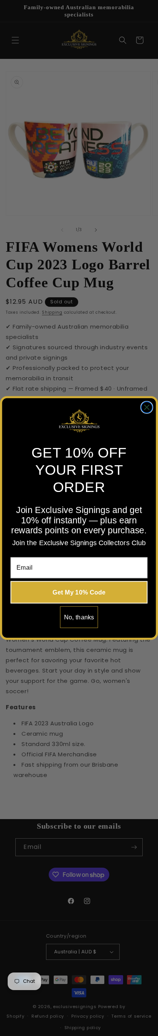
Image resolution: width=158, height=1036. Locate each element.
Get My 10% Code (79, 592)
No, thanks (79, 617)
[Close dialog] (146, 407)
